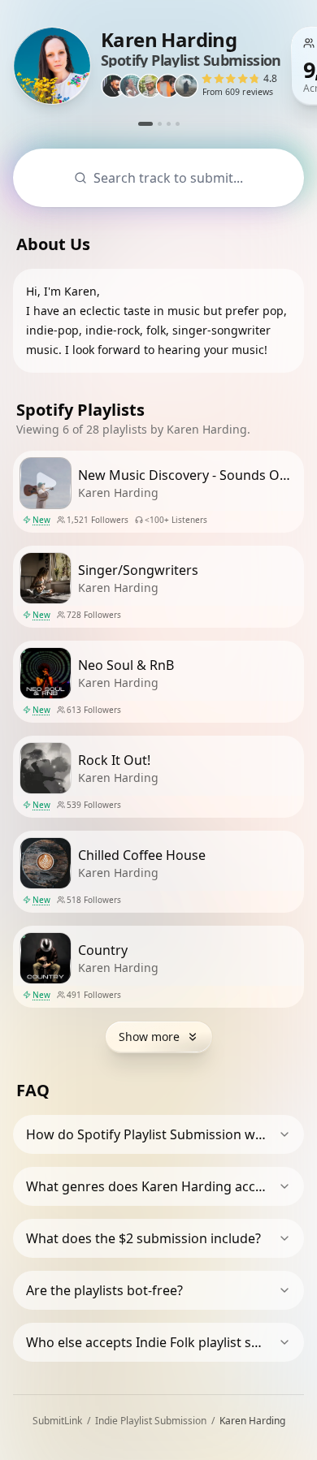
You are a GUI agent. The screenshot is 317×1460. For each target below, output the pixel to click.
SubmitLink (57, 1421)
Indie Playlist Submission (150, 1421)
